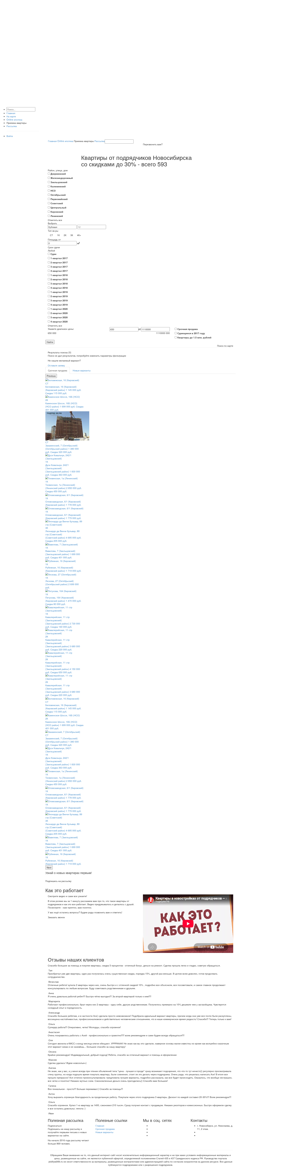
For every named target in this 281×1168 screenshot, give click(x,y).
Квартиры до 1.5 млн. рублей (194, 337)
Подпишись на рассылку (58, 881)
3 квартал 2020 (59, 317)
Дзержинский (58, 173)
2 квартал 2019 (59, 296)
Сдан (53, 254)
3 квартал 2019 (59, 300)
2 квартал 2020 (59, 313)
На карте (11, 116)
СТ (51, 235)
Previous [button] (51, 376)
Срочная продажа (187, 329)
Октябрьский (58, 194)
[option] (64, 499)
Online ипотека (14, 119)
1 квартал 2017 (59, 258)
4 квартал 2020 (59, 321)
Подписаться (55, 1125)
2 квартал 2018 (59, 279)
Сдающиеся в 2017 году (191, 333)
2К (65, 235)
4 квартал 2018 (59, 287)
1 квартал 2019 (59, 292)
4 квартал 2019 (59, 304)
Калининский (58, 186)
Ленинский (57, 216)
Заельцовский (59, 182)
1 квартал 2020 (59, 308)
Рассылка (12, 126)
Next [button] (49, 867)
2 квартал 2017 (59, 262)
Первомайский (59, 199)
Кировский (57, 211)
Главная (11, 113)
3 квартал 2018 (59, 283)
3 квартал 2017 (59, 266)
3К (71, 235)
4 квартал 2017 (59, 270)
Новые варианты (82, 370)
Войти (10, 136)
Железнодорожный (62, 178)
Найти (50, 342)
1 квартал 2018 (59, 275)
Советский (57, 203)
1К (58, 235)
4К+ (79, 235)
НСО (53, 190)
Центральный (58, 207)
